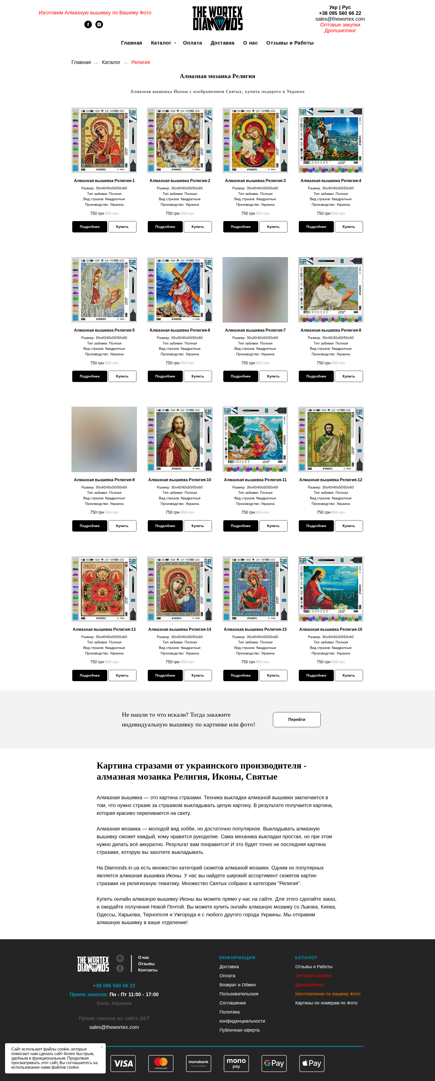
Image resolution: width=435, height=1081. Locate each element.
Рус (346, 7)
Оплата (192, 43)
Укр (333, 7)
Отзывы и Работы (290, 43)
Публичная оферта (240, 1030)
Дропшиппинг (309, 984)
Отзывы (146, 964)
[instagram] (99, 27)
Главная (131, 43)
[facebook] (88, 27)
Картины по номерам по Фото (326, 1002)
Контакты (148, 970)
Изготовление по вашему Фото (327, 993)
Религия (140, 62)
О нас (250, 43)
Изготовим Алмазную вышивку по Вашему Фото (95, 12)
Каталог (162, 43)
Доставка (223, 43)
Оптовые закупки (340, 24)
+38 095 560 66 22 (340, 13)
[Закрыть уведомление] (101, 1047)
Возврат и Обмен (238, 984)
